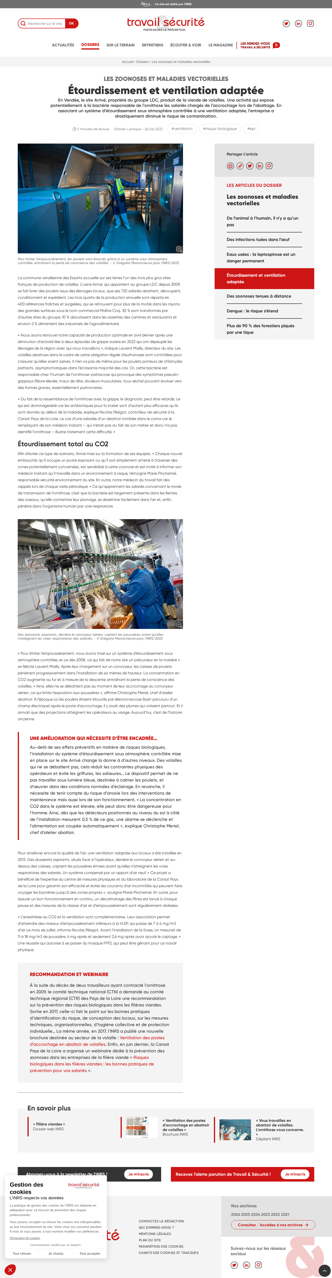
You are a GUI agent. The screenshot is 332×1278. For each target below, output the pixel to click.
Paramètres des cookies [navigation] (161, 1246)
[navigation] (166, 4)
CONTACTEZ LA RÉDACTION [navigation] (161, 1221)
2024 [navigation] (255, 1214)
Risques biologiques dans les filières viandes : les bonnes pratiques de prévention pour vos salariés (92, 1064)
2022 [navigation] (275, 1214)
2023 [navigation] (265, 1214)
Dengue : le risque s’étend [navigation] (252, 310)
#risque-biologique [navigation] (220, 128)
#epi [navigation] (251, 128)
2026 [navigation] (235, 1214)
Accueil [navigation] (127, 62)
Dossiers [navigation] (90, 44)
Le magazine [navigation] (221, 45)
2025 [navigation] (245, 1214)
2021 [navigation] (285, 1214)
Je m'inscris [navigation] (138, 1174)
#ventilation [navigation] (182, 128)
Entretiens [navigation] (152, 45)
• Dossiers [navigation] (141, 62)
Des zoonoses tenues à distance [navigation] (259, 296)
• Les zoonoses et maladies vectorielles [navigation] (180, 62)
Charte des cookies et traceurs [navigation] (169, 1253)
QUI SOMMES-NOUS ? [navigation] (156, 1228)
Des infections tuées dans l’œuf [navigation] (258, 239)
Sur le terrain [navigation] (120, 45)
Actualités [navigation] (63, 45)
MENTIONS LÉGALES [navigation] (155, 1234)
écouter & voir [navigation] (185, 45)
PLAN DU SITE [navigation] (150, 1240)
